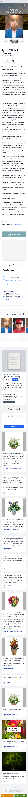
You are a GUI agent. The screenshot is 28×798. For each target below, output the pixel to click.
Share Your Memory (9, 402)
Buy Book (15, 379)
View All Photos (14, 337)
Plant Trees (19, 284)
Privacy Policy (10, 791)
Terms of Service (18, 791)
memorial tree (19, 222)
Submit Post (14, 426)
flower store (18, 224)
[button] (14, 441)
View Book (7, 379)
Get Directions (8, 284)
